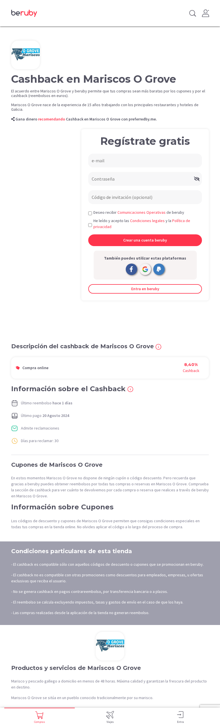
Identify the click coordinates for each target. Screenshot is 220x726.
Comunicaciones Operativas (141, 212)
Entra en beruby (145, 288)
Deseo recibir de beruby (138, 212)
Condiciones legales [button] (147, 220)
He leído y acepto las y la (141, 223)
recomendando (51, 119)
